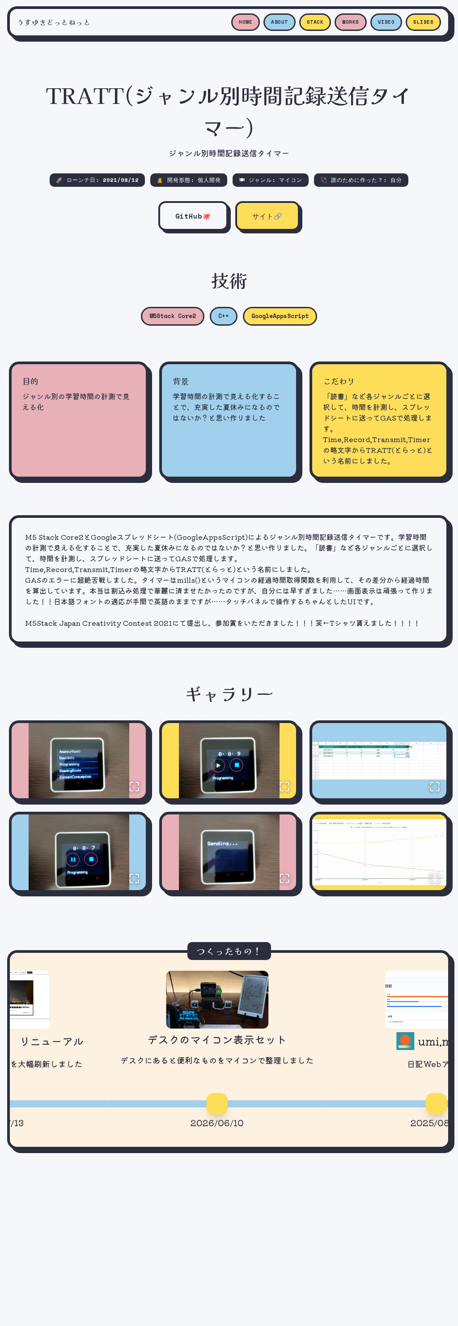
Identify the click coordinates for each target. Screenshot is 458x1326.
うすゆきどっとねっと (53, 22)
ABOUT (279, 22)
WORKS (350, 22)
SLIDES (423, 22)
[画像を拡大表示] (79, 761)
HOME (245, 22)
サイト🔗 (267, 216)
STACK (315, 22)
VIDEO (386, 22)
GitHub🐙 (193, 216)
